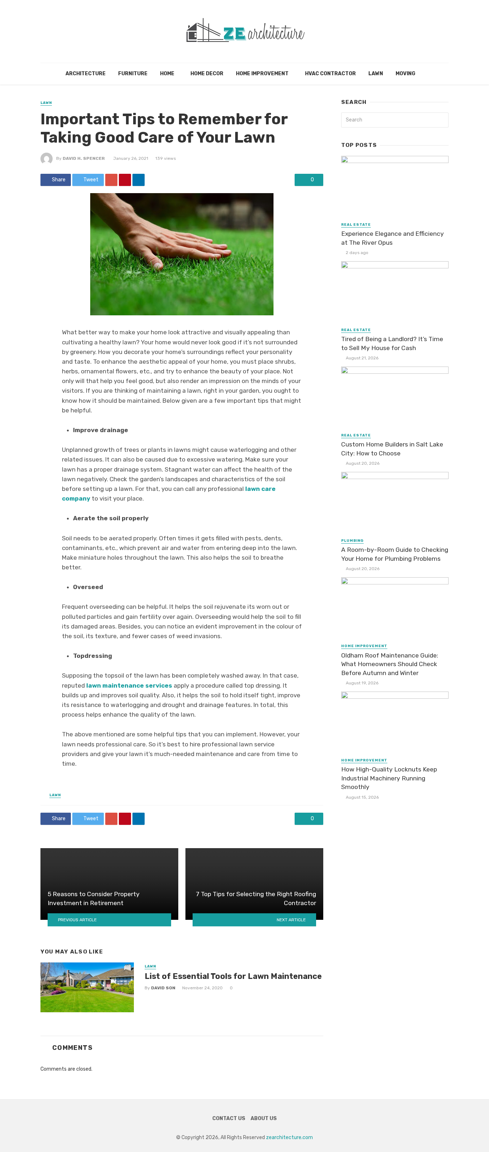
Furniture (132, 74)
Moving (405, 74)
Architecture (86, 74)
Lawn (375, 74)
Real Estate (356, 225)
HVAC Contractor (330, 74)
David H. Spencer (84, 158)
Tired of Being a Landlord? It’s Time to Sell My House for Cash (392, 343)
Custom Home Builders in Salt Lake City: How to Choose (392, 449)
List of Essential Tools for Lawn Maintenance (233, 976)
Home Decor (206, 74)
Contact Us (228, 1118)
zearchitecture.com (289, 1137)
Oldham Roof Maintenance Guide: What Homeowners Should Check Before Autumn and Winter (389, 664)
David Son (163, 987)
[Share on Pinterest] (125, 180)
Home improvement (262, 74)
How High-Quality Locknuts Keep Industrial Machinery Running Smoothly (389, 778)
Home (167, 74)
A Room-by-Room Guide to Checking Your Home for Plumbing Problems (394, 554)
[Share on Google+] (111, 180)
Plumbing (352, 541)
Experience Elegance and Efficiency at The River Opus (392, 238)
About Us (264, 1118)
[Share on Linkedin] (138, 180)
